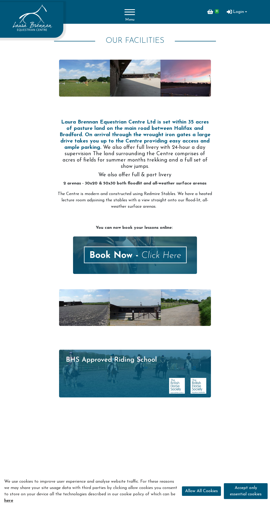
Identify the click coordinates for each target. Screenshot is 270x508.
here (8, 500)
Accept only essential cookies (246, 491)
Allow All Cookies (201, 491)
